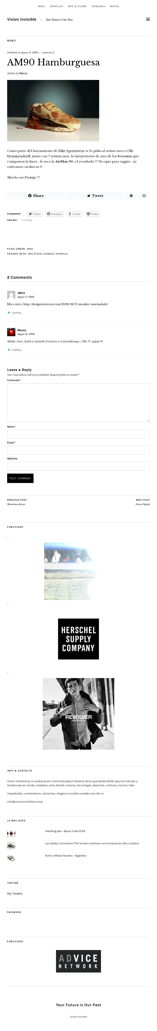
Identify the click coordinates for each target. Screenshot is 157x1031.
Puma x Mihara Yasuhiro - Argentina (65, 855)
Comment (14, 380)
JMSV (21, 293)
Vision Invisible (21, 19)
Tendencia (61, 253)
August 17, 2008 (25, 296)
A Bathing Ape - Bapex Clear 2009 (65, 831)
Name (11, 426)
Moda (41, 6)
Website (12, 458)
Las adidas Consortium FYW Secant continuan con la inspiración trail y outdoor (92, 843)
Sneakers (48, 253)
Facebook (14, 912)
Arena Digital (143, 502)
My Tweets (14, 893)
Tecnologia (98, 6)
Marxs (23, 73)
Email (11, 442)
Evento (38, 253)
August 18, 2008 (26, 334)
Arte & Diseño (77, 6)
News (11, 40)
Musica (114, 6)
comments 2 (48, 52)
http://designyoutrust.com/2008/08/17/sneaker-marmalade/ (66, 304)
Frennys (30, 177)
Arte (30, 253)
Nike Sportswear (71, 151)
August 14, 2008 (29, 52)
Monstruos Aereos (17, 502)
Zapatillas (56, 6)
